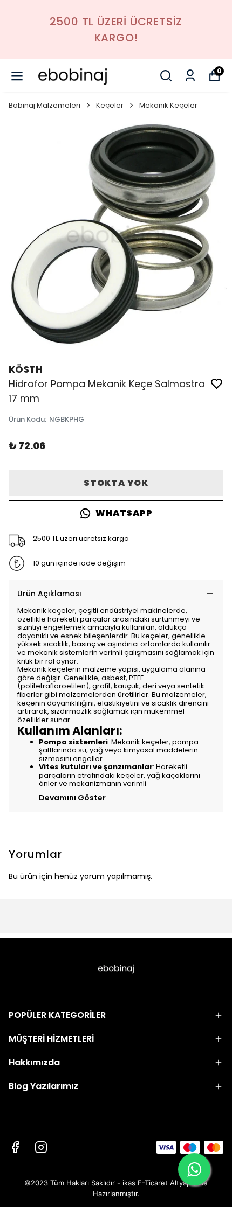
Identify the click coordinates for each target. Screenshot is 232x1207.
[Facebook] (15, 1147)
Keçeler (110, 105)
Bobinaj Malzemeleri (44, 105)
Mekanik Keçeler (168, 105)
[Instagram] (41, 1147)
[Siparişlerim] (190, 75)
